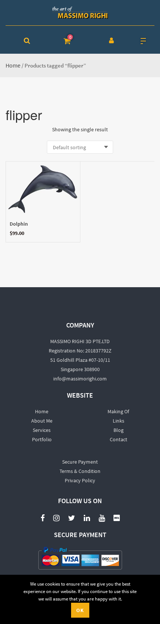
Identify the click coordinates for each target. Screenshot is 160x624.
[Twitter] (71, 517)
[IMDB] (116, 517)
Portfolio (42, 439)
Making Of (118, 411)
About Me (41, 420)
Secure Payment (80, 461)
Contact (118, 439)
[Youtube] (102, 514)
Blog (118, 430)
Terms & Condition (80, 471)
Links (118, 420)
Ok (80, 610)
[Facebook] (43, 517)
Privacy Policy (80, 480)
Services (42, 430)
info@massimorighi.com (80, 378)
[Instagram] (56, 517)
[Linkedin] (87, 517)
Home (13, 65)
